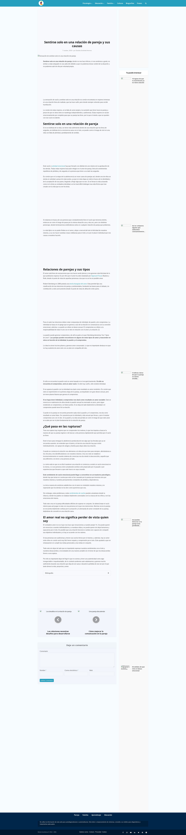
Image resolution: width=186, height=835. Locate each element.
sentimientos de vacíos (77, 493)
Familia (110, 3)
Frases (139, 3)
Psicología (87, 3)
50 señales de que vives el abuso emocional (138, 669)
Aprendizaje (96, 815)
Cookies (104, 832)
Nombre (43, 670)
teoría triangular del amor (78, 284)
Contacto (91, 832)
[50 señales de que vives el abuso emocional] (126, 738)
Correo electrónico (71, 670)
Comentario (44, 651)
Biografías (130, 3)
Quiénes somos (83, 832)
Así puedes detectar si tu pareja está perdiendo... (137, 523)
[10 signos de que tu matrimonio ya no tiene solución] (126, 149)
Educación (99, 3)
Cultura (120, 3)
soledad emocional (58, 166)
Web (91, 670)
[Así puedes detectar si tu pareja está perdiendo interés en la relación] (126, 590)
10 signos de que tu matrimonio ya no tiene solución (138, 80)
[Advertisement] (77, 23)
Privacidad (98, 832)
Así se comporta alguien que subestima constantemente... (138, 228)
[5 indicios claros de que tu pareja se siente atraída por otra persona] (126, 443)
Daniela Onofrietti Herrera (84, 50)
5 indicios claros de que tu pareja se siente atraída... (138, 375)
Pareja (76, 815)
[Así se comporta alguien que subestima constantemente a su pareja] (126, 296)
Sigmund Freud (96, 276)
